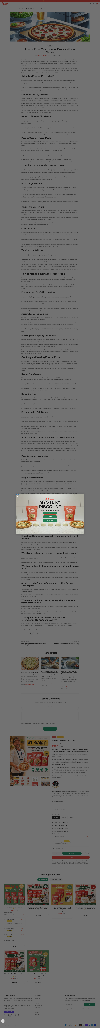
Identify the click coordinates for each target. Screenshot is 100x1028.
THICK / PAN (50, 520)
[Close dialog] (17, 495)
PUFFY (50, 513)
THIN (50, 517)
